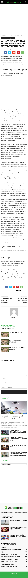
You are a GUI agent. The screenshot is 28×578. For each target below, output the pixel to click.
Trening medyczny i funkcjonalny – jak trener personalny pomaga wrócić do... (18, 432)
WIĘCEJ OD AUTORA (8, 329)
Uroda (2, 552)
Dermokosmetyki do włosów (9, 566)
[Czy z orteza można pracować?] (5, 342)
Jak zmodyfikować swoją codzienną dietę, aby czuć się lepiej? (18, 439)
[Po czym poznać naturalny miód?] (5, 447)
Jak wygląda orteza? (15, 332)
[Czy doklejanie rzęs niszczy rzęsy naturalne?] (5, 529)
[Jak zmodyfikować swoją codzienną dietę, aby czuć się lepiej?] (5, 439)
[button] (26, 2)
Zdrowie (2, 37)
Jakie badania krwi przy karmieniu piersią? (21, 300)
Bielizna (3, 547)
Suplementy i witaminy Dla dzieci (10, 557)
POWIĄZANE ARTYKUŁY (8, 326)
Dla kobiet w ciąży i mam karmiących (11, 549)
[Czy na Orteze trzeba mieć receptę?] (5, 349)
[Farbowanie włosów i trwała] (5, 522)
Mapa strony (14, 573)
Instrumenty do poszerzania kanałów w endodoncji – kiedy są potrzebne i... (13, 417)
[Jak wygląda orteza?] (5, 334)
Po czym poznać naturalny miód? (18, 445)
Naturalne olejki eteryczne (9, 554)
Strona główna (4, 35)
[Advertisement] (14, 19)
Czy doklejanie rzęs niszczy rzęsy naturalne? (18, 528)
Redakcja (6, 49)
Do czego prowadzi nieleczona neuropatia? (6, 300)
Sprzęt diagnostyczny (7, 564)
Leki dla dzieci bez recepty (9, 561)
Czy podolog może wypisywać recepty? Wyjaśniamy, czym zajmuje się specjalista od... (18, 454)
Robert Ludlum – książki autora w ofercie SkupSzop (18, 535)
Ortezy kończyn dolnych (10, 37)
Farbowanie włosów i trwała (18, 520)
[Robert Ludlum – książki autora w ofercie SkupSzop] (5, 537)
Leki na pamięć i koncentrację (9, 559)
